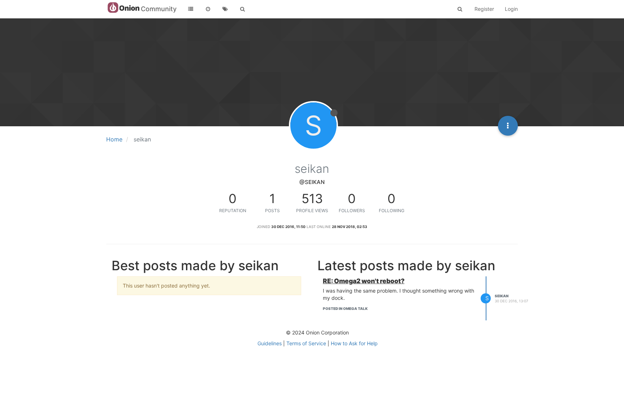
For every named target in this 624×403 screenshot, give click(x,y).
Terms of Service (306, 343)
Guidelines (269, 343)
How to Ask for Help (354, 343)
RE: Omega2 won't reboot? (363, 281)
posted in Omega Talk (345, 308)
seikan (501, 296)
